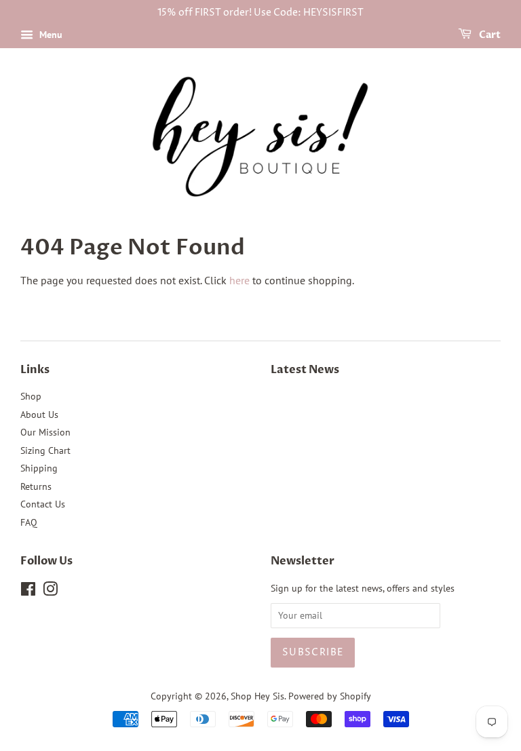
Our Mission (45, 432)
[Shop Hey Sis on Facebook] (28, 591)
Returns (36, 486)
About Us (39, 414)
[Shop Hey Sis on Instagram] (50, 591)
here (239, 280)
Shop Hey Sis (257, 696)
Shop (30, 396)
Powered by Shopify (329, 696)
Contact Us (42, 504)
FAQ (28, 522)
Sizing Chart (45, 450)
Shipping (39, 468)
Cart (489, 34)
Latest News (305, 369)
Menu (49, 34)
